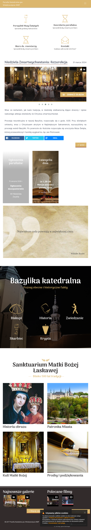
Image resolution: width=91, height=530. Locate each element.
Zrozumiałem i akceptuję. (56, 523)
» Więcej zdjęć (35, 511)
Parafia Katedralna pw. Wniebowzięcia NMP (13, 4)
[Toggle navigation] (85, 3)
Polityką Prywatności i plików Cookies (62, 518)
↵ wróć (80, 145)
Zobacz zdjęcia (75, 94)
